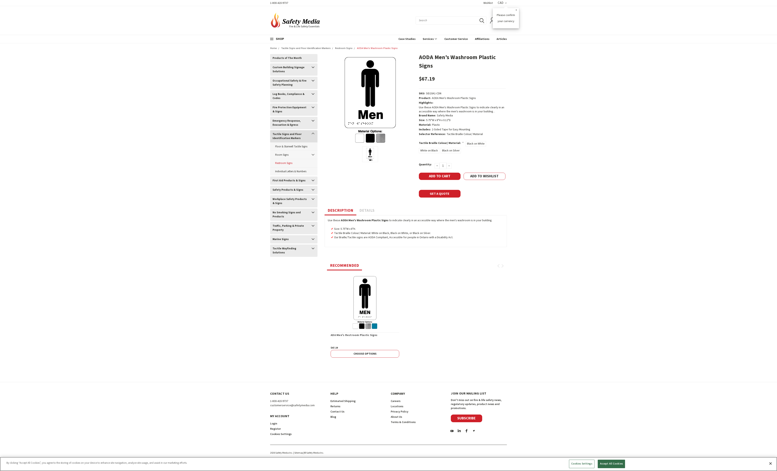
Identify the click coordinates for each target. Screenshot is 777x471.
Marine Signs (281, 239)
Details (367, 210)
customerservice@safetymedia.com (292, 405)
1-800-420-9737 (279, 3)
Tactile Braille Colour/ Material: (441, 143)
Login (273, 424)
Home (273, 48)
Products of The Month (287, 58)
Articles (502, 39)
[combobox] (451, 20)
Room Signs (282, 155)
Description (340, 210)
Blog (333, 417)
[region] (388, 464)
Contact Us (337, 412)
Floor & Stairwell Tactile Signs (291, 146)
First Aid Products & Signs (289, 180)
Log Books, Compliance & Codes (289, 96)
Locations (397, 406)
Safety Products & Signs (288, 190)
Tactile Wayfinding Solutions (284, 250)
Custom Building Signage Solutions (289, 69)
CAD (501, 3)
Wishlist (488, 3)
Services (428, 39)
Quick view (365, 302)
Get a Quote (439, 193)
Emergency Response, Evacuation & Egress (287, 123)
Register (275, 429)
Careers (395, 401)
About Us (396, 417)
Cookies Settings (581, 464)
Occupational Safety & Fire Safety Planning (290, 83)
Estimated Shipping (343, 401)
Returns (335, 406)
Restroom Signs (343, 48)
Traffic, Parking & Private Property (288, 228)
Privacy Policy (399, 412)
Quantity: (425, 165)
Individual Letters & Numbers (290, 171)
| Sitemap (298, 453)
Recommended (344, 265)
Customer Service (456, 39)
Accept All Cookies (611, 464)
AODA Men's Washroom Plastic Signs (377, 48)
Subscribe (466, 418)
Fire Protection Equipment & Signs (289, 109)
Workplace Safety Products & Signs (290, 201)
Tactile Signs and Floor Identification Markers (306, 48)
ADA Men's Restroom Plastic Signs (354, 335)
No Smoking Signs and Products (287, 214)
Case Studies (407, 39)
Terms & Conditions (403, 422)
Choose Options (365, 354)
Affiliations (482, 39)
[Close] (770, 463)
